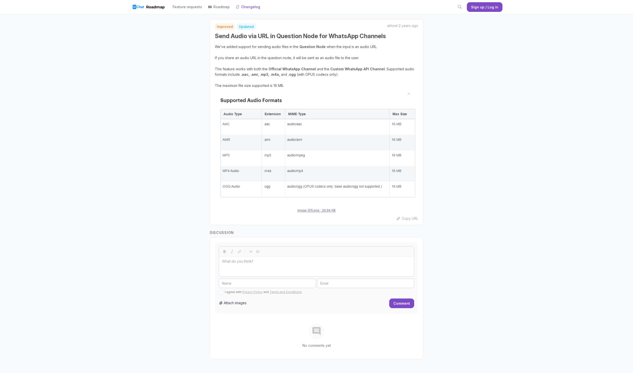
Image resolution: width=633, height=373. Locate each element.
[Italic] (231, 251)
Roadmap (221, 7)
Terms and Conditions (286, 292)
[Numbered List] (257, 251)
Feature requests (187, 7)
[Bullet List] (250, 251)
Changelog (250, 7)
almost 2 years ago (402, 26)
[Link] (239, 251)
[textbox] (316, 266)
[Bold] (224, 251)
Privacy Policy (252, 292)
